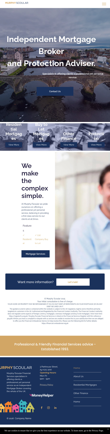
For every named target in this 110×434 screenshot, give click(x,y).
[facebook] (42, 408)
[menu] (104, 4)
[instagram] (48, 408)
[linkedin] (55, 408)
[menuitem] (87, 368)
